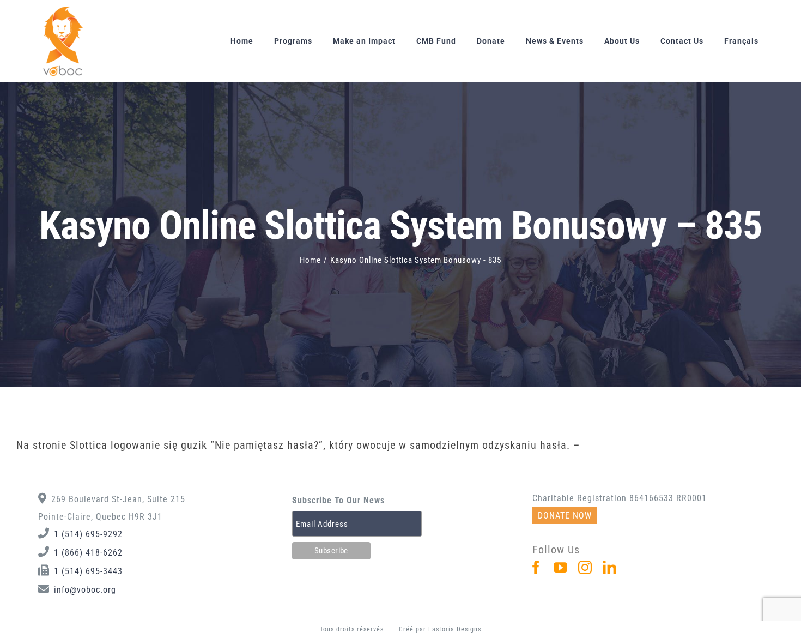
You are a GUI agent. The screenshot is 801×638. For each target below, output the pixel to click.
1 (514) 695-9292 (88, 534)
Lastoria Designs (454, 629)
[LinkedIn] (610, 567)
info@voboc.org (85, 590)
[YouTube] (561, 567)
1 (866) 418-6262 (88, 552)
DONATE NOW (565, 515)
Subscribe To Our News (338, 500)
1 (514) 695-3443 (88, 571)
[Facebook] (536, 567)
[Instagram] (585, 567)
